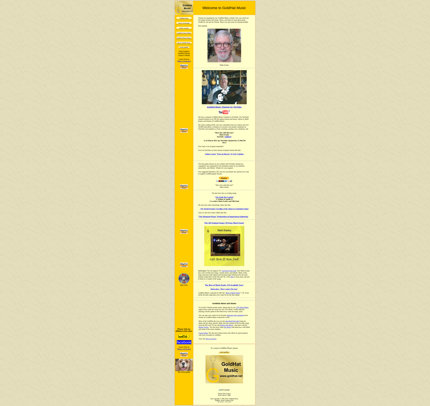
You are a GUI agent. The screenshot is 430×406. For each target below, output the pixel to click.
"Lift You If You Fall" (229, 271)
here (232, 277)
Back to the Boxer (226, 325)
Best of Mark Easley (233, 293)
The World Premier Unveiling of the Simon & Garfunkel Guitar (224, 209)
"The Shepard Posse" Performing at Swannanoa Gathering (223, 217)
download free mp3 (233, 321)
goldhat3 (228, 137)
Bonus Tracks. (204, 327)
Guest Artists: (203, 333)
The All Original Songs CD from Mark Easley (224, 223)
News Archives (210, 339)
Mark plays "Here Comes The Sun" (224, 289)
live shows (227, 327)
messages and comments (235, 315)
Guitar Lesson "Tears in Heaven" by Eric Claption (224, 154)
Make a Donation (184, 61)
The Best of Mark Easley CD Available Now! (224, 285)
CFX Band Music (242, 307)
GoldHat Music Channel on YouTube (224, 107)
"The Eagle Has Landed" (224, 197)
